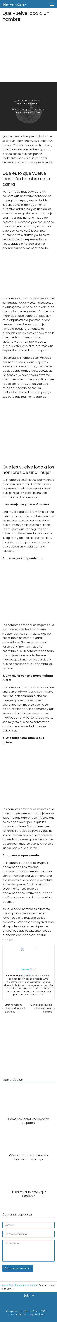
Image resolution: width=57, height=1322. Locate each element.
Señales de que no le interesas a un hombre (41, 1008)
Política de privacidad (32, 1314)
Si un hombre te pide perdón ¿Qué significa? (15, 1008)
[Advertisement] (28, 51)
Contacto (13, 1314)
